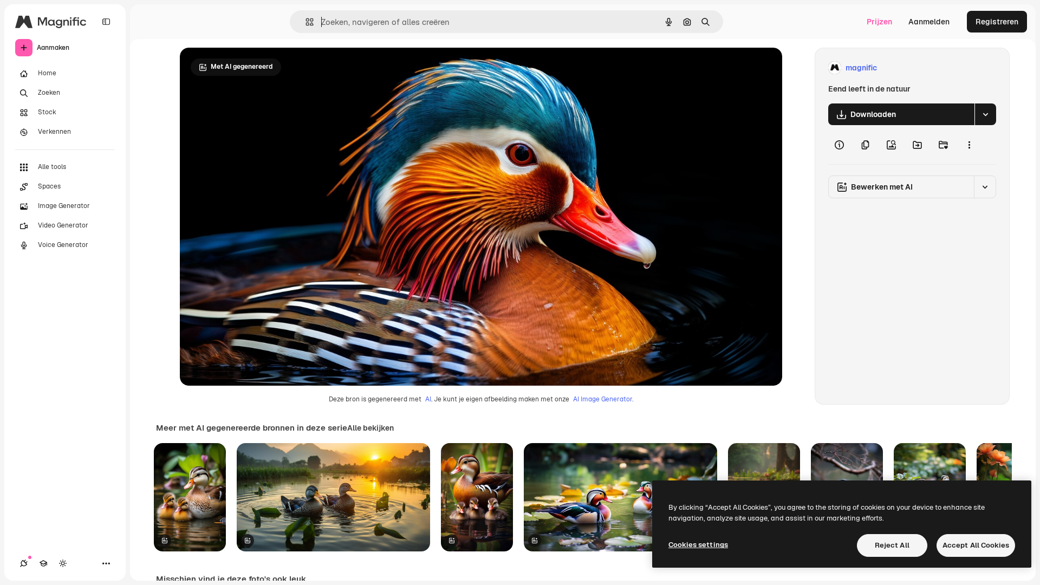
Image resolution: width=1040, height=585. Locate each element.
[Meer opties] (969, 144)
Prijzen (879, 22)
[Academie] (43, 563)
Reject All (892, 545)
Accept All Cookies (975, 545)
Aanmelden (929, 22)
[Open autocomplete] (305, 22)
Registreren (997, 22)
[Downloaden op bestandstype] (985, 114)
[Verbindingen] (23, 563)
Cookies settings (698, 544)
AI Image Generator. (603, 399)
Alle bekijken (370, 428)
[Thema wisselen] (63, 563)
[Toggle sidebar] (106, 21)
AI (428, 399)
